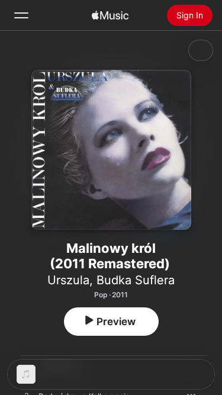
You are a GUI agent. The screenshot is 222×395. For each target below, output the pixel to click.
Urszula (68, 280)
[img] (110, 15)
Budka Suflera (135, 280)
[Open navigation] (21, 15)
